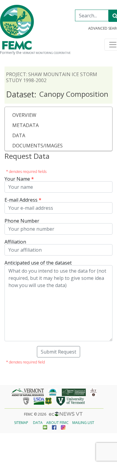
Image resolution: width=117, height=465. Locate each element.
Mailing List (83, 422)
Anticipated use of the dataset (38, 262)
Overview (24, 115)
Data (18, 135)
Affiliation (15, 241)
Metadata (25, 125)
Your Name (17, 178)
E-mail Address (21, 199)
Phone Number (21, 220)
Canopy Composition (57, 94)
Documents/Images (37, 145)
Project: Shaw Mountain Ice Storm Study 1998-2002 (51, 77)
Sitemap (21, 422)
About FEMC (57, 422)
